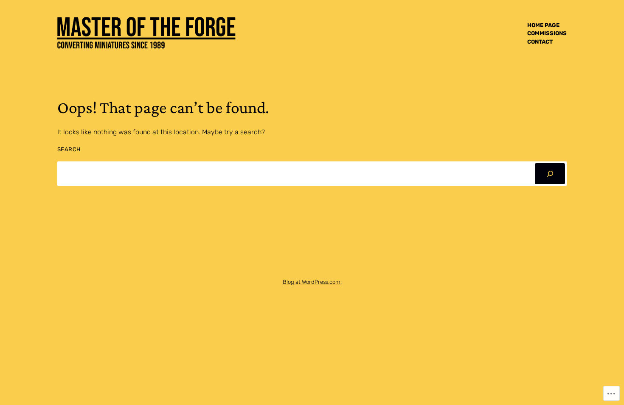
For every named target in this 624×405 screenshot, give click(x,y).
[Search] (550, 173)
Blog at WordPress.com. (312, 282)
